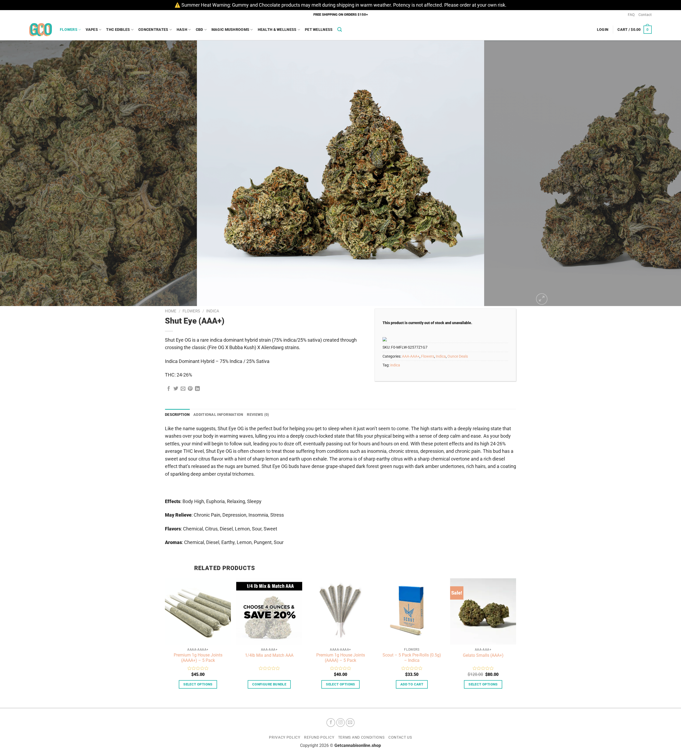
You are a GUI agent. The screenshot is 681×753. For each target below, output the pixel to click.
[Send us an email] (350, 722)
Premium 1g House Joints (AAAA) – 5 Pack (340, 657)
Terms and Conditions (361, 737)
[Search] (339, 29)
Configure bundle (269, 684)
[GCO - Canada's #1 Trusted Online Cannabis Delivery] (40, 29)
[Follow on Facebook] (330, 722)
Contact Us (400, 737)
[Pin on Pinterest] (190, 389)
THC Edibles (118, 29)
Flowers (68, 29)
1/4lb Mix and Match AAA (269, 655)
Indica (212, 311)
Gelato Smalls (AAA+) (483, 655)
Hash (182, 29)
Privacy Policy (284, 737)
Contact (645, 14)
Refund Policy (319, 737)
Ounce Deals (457, 356)
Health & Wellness (277, 29)
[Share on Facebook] (168, 389)
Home (170, 311)
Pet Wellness (319, 29)
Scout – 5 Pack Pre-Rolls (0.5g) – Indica (412, 657)
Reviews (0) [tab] (258, 414)
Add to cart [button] (411, 684)
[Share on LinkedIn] (197, 389)
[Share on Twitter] (175, 389)
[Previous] (20, 173)
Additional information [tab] (218, 414)
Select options (197, 684)
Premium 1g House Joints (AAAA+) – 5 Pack (198, 657)
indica (395, 365)
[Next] (661, 173)
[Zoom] (541, 299)
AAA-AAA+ (411, 356)
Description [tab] (177, 414)
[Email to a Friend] (183, 389)
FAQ (631, 14)
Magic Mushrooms (230, 29)
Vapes (92, 29)
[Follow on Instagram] (340, 722)
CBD (199, 29)
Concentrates (153, 29)
